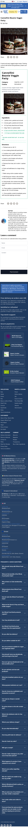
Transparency (16, 442)
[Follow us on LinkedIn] (10, 825)
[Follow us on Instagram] (8, 825)
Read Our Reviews (5, 444)
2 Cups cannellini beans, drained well (14, 130)
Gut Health (3, 429)
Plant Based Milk (19, 401)
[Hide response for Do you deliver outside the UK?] (25, 640)
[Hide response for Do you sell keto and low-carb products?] (25, 670)
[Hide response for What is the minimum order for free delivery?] (25, 715)
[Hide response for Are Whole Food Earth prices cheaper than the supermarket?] (25, 627)
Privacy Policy (4, 446)
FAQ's (2, 442)
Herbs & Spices (18, 394)
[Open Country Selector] (14, 1)
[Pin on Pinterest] (11, 57)
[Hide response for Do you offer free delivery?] (25, 634)
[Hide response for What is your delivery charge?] (25, 722)
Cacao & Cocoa (18, 398)
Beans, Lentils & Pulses (6, 401)
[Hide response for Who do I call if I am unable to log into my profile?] (25, 777)
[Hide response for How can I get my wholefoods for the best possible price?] (25, 663)
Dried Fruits (3, 403)
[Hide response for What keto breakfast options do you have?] (25, 678)
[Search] (16, 11)
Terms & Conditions (5, 448)
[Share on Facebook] (8, 57)
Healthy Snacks (18, 403)
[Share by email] (17, 57)
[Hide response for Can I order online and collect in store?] (25, 800)
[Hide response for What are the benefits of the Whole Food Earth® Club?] (25, 575)
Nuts (2, 392)
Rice (2, 398)
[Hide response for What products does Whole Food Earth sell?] (25, 590)
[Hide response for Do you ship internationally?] (25, 728)
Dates (2, 410)
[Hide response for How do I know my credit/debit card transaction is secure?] (25, 692)
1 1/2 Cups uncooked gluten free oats (14, 133)
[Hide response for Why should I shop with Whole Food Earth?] (25, 567)
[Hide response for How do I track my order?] (25, 741)
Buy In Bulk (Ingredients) (19, 444)
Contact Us (3, 439)
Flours (16, 392)
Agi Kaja (5, 23)
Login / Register (23, 1)
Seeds (2, 394)
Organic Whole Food (6, 420)
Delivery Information (5, 435)
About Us (15, 435)
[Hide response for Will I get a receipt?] (25, 747)
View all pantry (18, 407)
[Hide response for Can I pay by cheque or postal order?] (25, 700)
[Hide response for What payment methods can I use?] (25, 685)
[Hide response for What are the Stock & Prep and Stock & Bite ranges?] (25, 605)
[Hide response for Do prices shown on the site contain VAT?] (25, 707)
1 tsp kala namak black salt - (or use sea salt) (13, 138)
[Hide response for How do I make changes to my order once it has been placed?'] (25, 754)
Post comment (14, 272)
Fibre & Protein (4, 427)
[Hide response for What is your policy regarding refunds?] (25, 770)
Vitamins (17, 405)
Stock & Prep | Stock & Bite (7, 418)
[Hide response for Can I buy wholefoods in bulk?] (25, 620)
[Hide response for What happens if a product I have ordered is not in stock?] (25, 762)
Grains (2, 396)
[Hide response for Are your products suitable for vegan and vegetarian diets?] (25, 647)
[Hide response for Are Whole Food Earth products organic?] (25, 613)
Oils (15, 396)
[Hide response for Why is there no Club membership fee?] (25, 582)
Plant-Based (4, 422)
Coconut (3, 405)
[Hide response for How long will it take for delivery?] (25, 735)
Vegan (2, 425)
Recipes (15, 439)
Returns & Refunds (5, 437)
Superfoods (3, 407)
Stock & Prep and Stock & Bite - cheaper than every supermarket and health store (12, 6)
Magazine (15, 437)
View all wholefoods (5, 412)
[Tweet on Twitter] (14, 57)
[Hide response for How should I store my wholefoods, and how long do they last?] (25, 655)
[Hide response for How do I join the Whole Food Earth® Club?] (25, 598)
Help (3, 1)
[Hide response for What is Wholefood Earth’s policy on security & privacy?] (25, 785)
